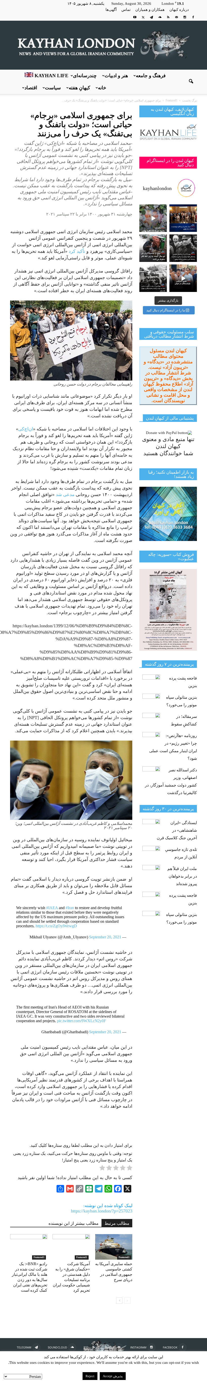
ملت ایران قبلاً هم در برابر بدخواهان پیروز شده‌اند (182, 876)
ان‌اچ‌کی (25, 428)
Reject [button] (90, 1376)
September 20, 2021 (105, 937)
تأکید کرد (77, 251)
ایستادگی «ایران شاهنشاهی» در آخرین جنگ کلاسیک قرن (177, 830)
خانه (102, 87)
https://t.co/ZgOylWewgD (56, 926)
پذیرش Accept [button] (113, 1376)
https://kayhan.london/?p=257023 (101, 1210)
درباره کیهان (179, 10)
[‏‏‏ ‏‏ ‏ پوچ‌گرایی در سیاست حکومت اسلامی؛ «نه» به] (153, 278)
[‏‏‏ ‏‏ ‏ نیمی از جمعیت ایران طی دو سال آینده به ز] (153, 248)
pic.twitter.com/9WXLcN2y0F (81, 1021)
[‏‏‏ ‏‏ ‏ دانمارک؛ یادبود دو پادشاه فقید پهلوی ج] (153, 218)
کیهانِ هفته (79, 87)
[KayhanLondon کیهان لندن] (103, 45)
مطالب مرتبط (117, 1223)
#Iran (70, 908)
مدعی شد (65, 494)
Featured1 (39, 1257)
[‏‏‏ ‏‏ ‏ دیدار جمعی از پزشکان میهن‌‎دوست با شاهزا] (183, 218)
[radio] (129, 1169)
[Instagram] (185, 17)
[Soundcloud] (160, 17)
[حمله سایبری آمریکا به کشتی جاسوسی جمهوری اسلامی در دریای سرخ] (113, 1247)
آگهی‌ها (111, 10)
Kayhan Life (50, 75)
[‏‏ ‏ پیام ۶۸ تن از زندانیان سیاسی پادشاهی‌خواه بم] (183, 248)
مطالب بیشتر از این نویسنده (73, 1223)
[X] (143, 17)
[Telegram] (151, 17)
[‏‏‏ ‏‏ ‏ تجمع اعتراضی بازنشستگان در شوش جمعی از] (183, 278)
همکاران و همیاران (150, 10)
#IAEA (52, 908)
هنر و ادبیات (116, 75)
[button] (191, 82)
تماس (126, 10)
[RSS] (168, 17)
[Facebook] (193, 17)
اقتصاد (30, 87)
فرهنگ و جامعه (151, 75)
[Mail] (176, 17)
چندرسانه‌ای (85, 75)
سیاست (53, 87)
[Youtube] (135, 17)
